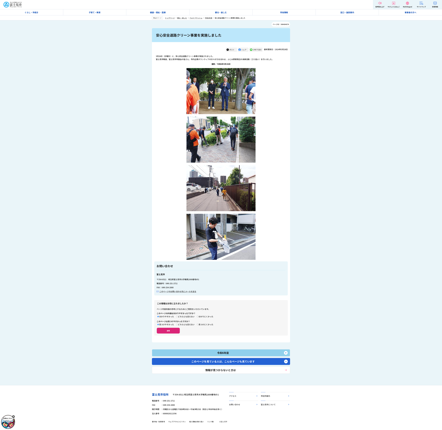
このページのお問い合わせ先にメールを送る (177, 291)
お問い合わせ (234, 404)
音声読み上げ (379, 7)
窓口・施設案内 (347, 12)
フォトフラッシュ (195, 18)
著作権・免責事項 (158, 421)
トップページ (170, 18)
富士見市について (268, 404)
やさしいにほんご (394, 7)
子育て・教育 (94, 12)
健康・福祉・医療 (158, 12)
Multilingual (407, 7)
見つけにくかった (206, 324)
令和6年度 (208, 18)
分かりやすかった (166, 316)
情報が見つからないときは (220, 370)
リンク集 (210, 421)
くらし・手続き (31, 12)
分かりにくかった (206, 316)
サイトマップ (421, 7)
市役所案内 (265, 396)
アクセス (232, 396)
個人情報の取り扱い (196, 421)
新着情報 (435, 7)
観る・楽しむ (221, 12)
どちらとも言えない (186, 316)
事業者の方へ (410, 12)
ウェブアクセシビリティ (177, 421)
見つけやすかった (166, 324)
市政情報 (284, 12)
